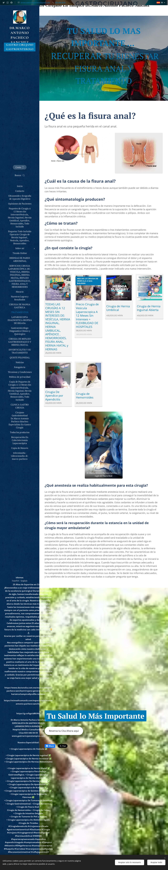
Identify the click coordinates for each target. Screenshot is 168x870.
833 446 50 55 (60, 2)
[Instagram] (7, 2)
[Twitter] (3, 2)
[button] (19, 175)
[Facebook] (11, 2)
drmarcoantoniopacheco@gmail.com (35, 2)
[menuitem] (20, 186)
